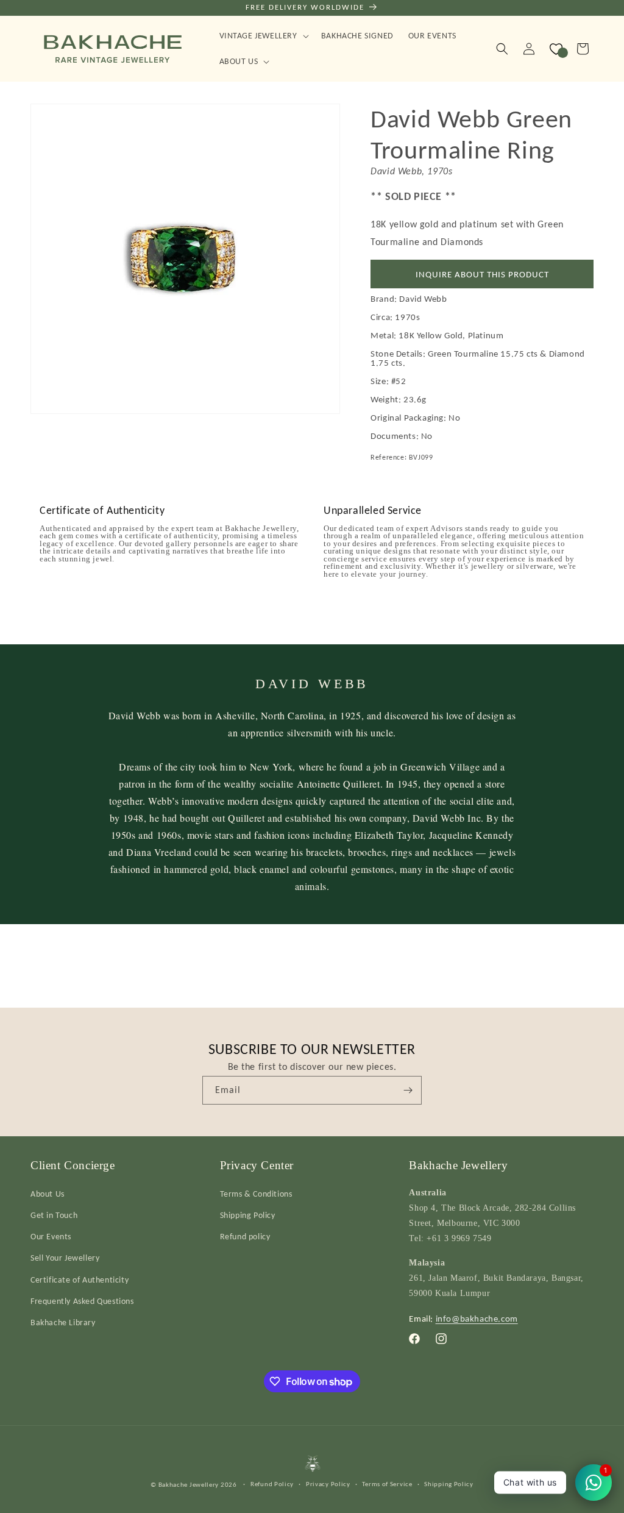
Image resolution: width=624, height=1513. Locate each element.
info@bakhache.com (477, 1318)
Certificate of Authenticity (79, 1280)
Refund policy (245, 1236)
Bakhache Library (63, 1322)
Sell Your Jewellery (64, 1258)
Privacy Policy (328, 1484)
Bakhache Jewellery (188, 1485)
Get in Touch (53, 1215)
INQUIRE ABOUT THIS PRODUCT (482, 274)
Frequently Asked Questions (82, 1301)
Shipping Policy (247, 1215)
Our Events (50, 1236)
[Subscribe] (407, 1090)
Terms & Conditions (256, 1194)
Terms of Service (387, 1484)
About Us (47, 1194)
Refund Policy (272, 1484)
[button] (263, 36)
